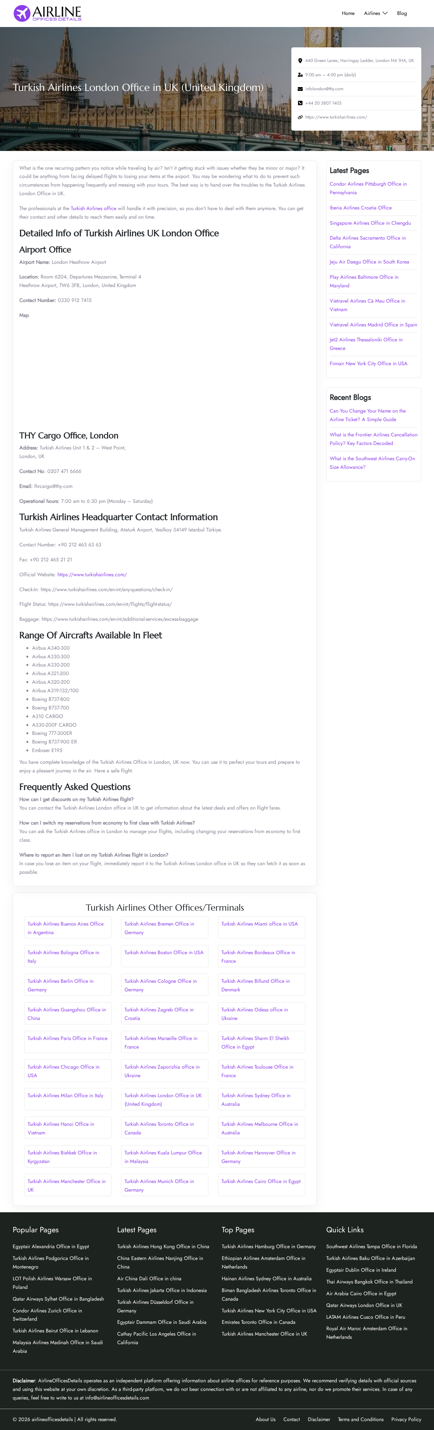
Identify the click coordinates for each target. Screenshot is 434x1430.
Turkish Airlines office (93, 208)
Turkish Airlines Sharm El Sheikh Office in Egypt (255, 1042)
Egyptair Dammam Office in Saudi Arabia (162, 1322)
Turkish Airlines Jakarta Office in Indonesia (162, 1290)
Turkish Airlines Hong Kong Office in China (163, 1246)
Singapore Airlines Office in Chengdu (370, 223)
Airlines (372, 13)
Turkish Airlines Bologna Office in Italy (63, 957)
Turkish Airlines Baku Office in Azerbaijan (370, 1258)
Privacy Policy (406, 1419)
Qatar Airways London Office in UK (364, 1305)
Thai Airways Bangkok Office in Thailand (369, 1281)
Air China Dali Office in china (149, 1278)
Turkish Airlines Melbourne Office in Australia (259, 1128)
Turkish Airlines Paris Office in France (67, 1038)
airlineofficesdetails (52, 1419)
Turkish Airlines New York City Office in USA (269, 1310)
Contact (291, 1419)
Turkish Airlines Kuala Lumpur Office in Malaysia (163, 1157)
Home (348, 13)
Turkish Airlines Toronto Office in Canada (159, 1128)
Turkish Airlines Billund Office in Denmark (255, 985)
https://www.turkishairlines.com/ (92, 574)
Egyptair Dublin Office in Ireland (361, 1270)
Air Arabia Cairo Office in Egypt (361, 1293)
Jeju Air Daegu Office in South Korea (369, 261)
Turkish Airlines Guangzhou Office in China (67, 1014)
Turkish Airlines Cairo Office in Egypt (261, 1181)
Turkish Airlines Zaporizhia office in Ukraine (162, 1071)
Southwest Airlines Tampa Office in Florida (371, 1246)
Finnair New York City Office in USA (369, 363)
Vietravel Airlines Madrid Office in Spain (373, 324)
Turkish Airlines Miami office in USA (259, 923)
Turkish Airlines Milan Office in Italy (65, 1095)
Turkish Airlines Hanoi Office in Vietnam (61, 1128)
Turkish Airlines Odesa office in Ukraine (254, 1014)
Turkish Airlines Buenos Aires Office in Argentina (66, 928)
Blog (402, 13)
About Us (265, 1419)
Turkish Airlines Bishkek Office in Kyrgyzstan (62, 1157)
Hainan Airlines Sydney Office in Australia (267, 1278)
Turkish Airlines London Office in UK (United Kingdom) (163, 1100)
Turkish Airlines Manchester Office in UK (66, 1186)
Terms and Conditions (360, 1419)
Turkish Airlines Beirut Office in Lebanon (55, 1330)
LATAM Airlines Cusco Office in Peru (365, 1317)
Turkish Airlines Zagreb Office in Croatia (159, 1014)
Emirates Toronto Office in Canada (258, 1322)
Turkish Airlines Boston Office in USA (164, 952)
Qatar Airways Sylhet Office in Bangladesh (58, 1299)
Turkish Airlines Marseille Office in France (161, 1042)
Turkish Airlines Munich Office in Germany (159, 1186)
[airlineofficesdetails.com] (47, 13)
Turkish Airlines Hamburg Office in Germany (269, 1246)
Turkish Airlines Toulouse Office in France (257, 1071)
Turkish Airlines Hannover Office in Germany (258, 1157)
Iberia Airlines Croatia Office (361, 207)
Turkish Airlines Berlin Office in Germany (60, 985)
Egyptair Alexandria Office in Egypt (51, 1246)
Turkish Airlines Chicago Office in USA (63, 1071)
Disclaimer (319, 1419)
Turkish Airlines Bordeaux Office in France (258, 957)
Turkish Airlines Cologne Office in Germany (161, 985)
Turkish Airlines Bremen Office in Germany (159, 928)
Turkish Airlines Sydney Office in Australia (255, 1100)
